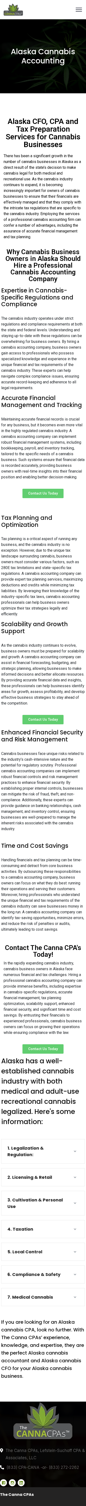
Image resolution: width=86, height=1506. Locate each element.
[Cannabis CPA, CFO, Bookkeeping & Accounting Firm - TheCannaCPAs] (43, 10)
